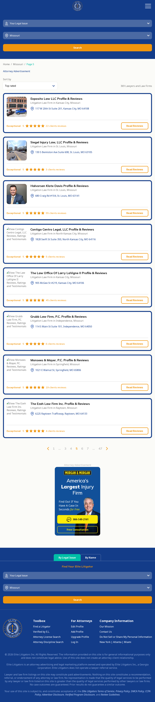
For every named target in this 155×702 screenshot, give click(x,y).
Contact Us (106, 631)
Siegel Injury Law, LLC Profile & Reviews (59, 142)
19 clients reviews (56, 387)
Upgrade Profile (80, 637)
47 (100, 448)
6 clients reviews (55, 343)
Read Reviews (134, 126)
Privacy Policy (123, 691)
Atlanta (117, 642)
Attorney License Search (47, 637)
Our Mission (107, 626)
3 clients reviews (55, 169)
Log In (74, 642)
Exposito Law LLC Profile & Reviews (56, 99)
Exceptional (15, 125)
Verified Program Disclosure (80, 694)
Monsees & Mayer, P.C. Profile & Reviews (59, 360)
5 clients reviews (55, 256)
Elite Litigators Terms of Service (98, 691)
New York (105, 642)
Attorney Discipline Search (48, 642)
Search (77, 47)
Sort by (7, 79)
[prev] (48, 448)
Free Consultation (77, 529)
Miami (127, 642)
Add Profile (77, 631)
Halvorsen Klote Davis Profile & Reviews (59, 186)
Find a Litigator (41, 626)
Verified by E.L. (41, 631)
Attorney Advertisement (16, 71)
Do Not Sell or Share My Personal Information (126, 637)
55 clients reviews (56, 213)
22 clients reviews (56, 125)
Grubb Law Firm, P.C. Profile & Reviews (58, 316)
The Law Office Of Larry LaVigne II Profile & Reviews (68, 273)
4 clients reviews (55, 430)
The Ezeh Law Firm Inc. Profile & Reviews (60, 404)
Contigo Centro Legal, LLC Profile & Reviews (62, 229)
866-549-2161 (81, 519)
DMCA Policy (137, 691)
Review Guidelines (110, 694)
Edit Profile (77, 626)
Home (6, 64)
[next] (107, 448)
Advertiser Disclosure (53, 694)
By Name (90, 557)
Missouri (18, 64)
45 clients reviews (56, 300)
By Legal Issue (67, 557)
